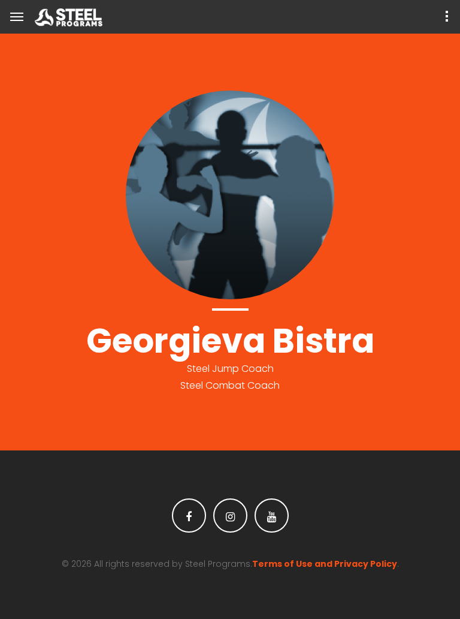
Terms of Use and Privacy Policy (324, 564)
